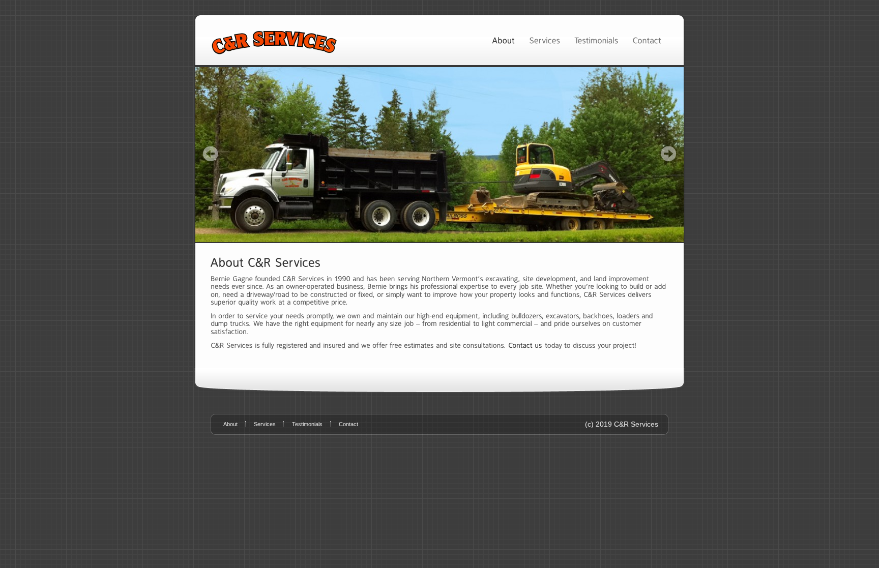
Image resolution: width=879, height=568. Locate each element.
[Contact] (646, 40)
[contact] (525, 345)
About (230, 424)
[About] (503, 40)
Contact (348, 424)
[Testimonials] (596, 40)
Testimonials (307, 424)
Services (265, 424)
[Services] (544, 40)
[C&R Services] (439, 154)
